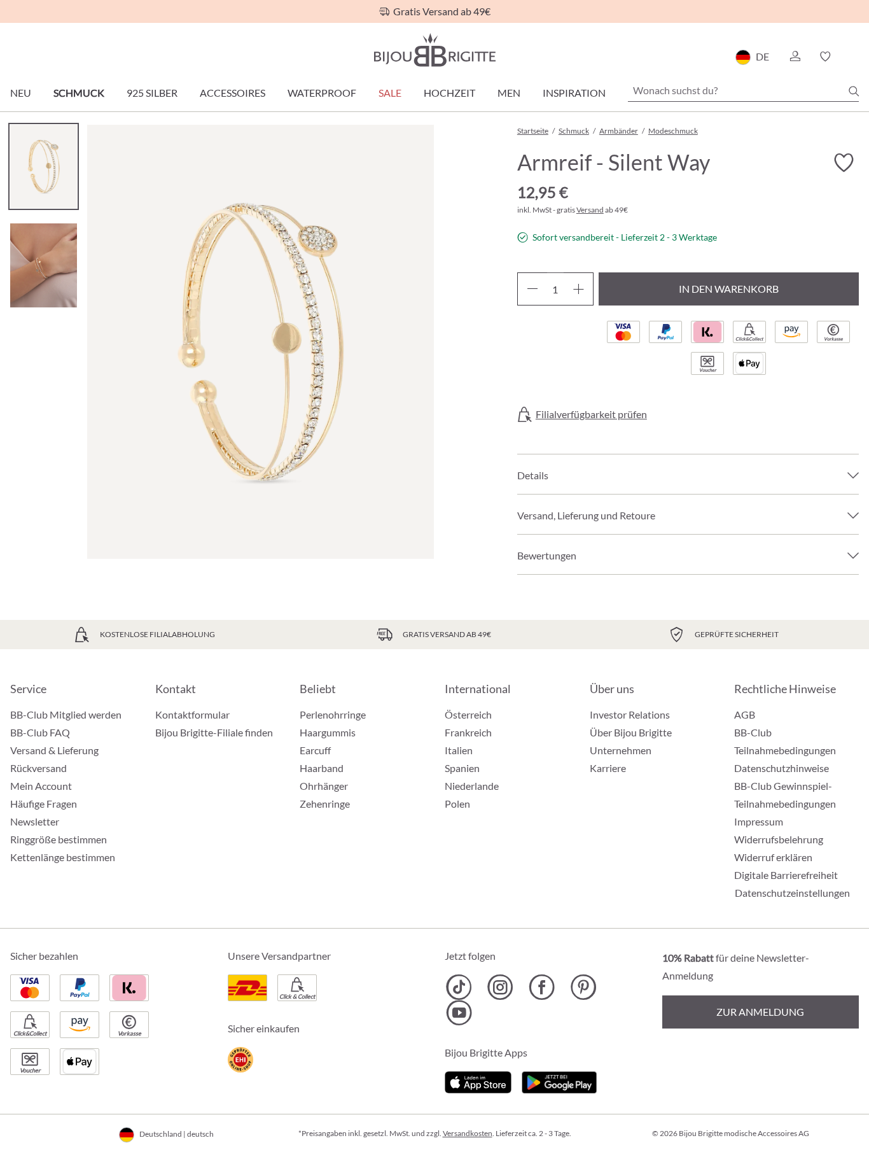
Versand (590, 209)
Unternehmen (620, 750)
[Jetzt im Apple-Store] (478, 1080)
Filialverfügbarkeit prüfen (591, 414)
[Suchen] (853, 91)
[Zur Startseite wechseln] (434, 49)
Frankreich (468, 732)
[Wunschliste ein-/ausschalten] (843, 163)
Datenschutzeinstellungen (792, 893)
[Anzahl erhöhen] (579, 289)
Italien (459, 750)
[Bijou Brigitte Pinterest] (583, 987)
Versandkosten (467, 1133)
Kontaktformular (192, 714)
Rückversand (38, 768)
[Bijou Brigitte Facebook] (541, 987)
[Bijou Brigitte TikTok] (459, 987)
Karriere (608, 768)
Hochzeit (449, 93)
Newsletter (34, 821)
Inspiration (574, 93)
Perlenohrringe (333, 714)
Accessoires (232, 93)
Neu (20, 93)
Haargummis (328, 732)
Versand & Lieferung (54, 750)
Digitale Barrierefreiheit (786, 875)
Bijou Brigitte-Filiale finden (214, 732)
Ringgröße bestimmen (58, 839)
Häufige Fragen (43, 803)
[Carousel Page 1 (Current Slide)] (43, 166)
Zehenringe (325, 803)
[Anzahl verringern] (532, 289)
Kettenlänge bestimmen (62, 857)
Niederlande (472, 786)
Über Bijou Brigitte (631, 732)
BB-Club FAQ (40, 732)
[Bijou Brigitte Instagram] (500, 987)
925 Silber (152, 93)
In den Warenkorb (729, 289)
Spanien (462, 768)
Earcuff (315, 750)
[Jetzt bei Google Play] (559, 1080)
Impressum (758, 821)
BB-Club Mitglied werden (66, 714)
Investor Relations (630, 714)
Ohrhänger (324, 786)
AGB (744, 714)
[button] (794, 56)
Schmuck (78, 93)
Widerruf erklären (773, 857)
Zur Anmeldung (760, 1012)
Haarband (322, 768)
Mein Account (41, 786)
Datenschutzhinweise (781, 768)
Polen (457, 803)
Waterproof (322, 93)
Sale (390, 93)
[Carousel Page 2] (43, 265)
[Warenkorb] (854, 56)
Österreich (468, 714)
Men (508, 93)
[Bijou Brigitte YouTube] (459, 1012)
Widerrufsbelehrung (778, 839)
